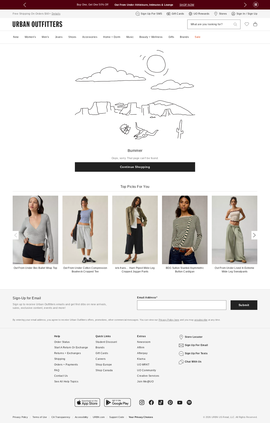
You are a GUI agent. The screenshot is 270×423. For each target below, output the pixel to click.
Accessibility (81, 417)
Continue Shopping (135, 167)
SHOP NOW (187, 4)
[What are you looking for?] (235, 24)
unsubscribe (200, 320)
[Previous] (16, 235)
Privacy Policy (20, 417)
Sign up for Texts (196, 353)
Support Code (116, 417)
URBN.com (99, 417)
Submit (244, 305)
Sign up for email (196, 345)
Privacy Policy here (169, 320)
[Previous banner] (24, 5)
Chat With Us (193, 361)
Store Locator (194, 336)
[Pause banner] (256, 5)
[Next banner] (245, 5)
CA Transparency (60, 417)
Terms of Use (39, 417)
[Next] (253, 235)
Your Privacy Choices (141, 417)
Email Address (146, 297)
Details (56, 13)
